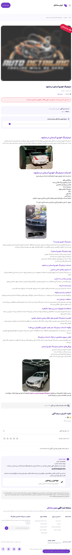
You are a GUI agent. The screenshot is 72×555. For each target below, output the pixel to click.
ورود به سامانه (57, 530)
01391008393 (52, 481)
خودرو (65, 17)
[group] (36, 124)
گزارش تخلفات (44, 533)
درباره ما (59, 524)
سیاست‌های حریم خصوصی (41, 521)
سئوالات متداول (43, 530)
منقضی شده (52, 109)
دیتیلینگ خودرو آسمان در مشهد (54, 17)
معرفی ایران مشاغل (56, 527)
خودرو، (57, 109)
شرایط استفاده (43, 524)
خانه (70, 17)
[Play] (6, 124)
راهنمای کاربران (43, 527)
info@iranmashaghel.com (54, 543)
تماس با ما (58, 521)
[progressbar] (39, 124)
